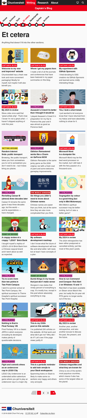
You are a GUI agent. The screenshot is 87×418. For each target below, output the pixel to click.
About (54, 2)
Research (43, 2)
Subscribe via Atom (47, 413)
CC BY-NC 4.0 (30, 413)
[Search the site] (82, 2)
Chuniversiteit (23, 408)
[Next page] (53, 393)
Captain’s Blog (43, 8)
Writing (31, 2)
